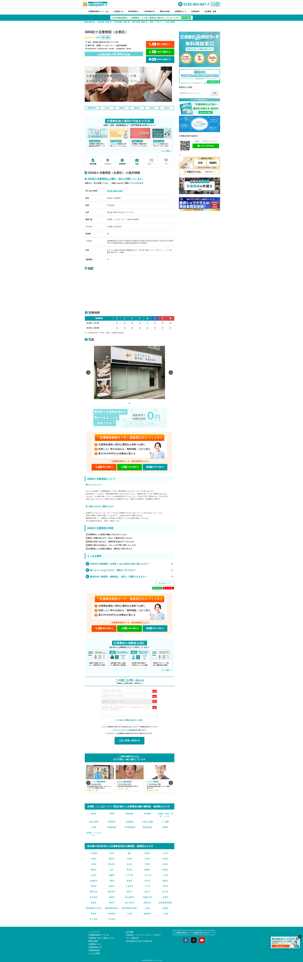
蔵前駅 (165, 827)
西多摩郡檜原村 (111, 908)
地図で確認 (105, 37)
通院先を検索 (165, 11)
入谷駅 (93, 827)
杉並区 (165, 864)
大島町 (147, 908)
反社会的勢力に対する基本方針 (139, 941)
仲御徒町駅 (111, 827)
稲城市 (93, 902)
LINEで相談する (161, 52)
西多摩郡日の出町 (93, 908)
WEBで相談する (162, 59)
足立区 (93, 875)
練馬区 (165, 869)
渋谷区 (129, 864)
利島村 (165, 908)
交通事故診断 (94, 950)
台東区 (93, 858)
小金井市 (129, 886)
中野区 (147, 864)
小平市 (147, 886)
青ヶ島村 (93, 919)
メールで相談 (215, 3)
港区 (129, 853)
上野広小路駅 (147, 822)
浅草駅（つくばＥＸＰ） (93, 834)
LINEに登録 (186, 17)
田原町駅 (111, 822)
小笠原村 (111, 919)
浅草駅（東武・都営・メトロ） (165, 814)
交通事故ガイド (180, 11)
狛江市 (165, 891)
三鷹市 (111, 881)
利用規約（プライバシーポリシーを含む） (144, 935)
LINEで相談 (215, 5)
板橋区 (147, 869)
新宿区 (147, 853)
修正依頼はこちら (165, 583)
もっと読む (166, 151)
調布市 (93, 886)
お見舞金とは (118, 11)
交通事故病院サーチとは (98, 935)
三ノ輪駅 (165, 822)
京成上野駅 (93, 822)
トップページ (94, 932)
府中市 (147, 881)
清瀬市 (111, 897)
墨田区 (111, 858)
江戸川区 (129, 875)
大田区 (93, 864)
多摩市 (165, 897)
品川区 (147, 858)
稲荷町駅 (129, 822)
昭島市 (165, 881)
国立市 (129, 891)
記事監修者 (195, 11)
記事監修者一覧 (95, 947)
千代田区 (93, 853)
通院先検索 (93, 941)
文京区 (165, 853)
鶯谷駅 (93, 813)
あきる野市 (129, 902)
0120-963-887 (115, 191)
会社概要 (130, 932)
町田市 (111, 886)
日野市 (165, 886)
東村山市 (93, 891)
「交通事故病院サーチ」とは (97, 11)
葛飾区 (111, 875)
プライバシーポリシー (120, 730)
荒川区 (129, 869)
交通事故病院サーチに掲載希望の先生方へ (193, 932)
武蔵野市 (93, 881)
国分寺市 (111, 891)
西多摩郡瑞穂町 (165, 902)
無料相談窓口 (133, 11)
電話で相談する (161, 44)
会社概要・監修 (210, 11)
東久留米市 (129, 897)
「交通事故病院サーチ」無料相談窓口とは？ (129, 461)
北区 (112, 869)
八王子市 (147, 875)
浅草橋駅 (147, 813)
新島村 (93, 913)
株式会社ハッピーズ (153, 960)
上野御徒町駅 (129, 827)
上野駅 (111, 813)
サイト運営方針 (132, 938)
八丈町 (165, 913)
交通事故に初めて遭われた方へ (101, 938)
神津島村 (111, 913)
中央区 (111, 853)
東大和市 (93, 897)
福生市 (147, 891)
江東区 (129, 858)
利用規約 (132, 730)
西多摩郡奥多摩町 (129, 908)
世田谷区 (111, 864)
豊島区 (93, 869)
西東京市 (147, 902)
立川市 (165, 875)
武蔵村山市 (147, 897)
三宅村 (129, 913)
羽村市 (111, 902)
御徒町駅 (129, 813)
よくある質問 (94, 953)
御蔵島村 (147, 913)
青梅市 (129, 881)
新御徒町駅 (147, 827)
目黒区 (165, 858)
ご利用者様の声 (149, 11)
